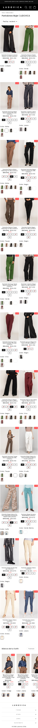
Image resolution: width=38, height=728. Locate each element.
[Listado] (2, 70)
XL (33, 573)
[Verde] (21, 73)
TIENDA (18, 710)
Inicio (3, 12)
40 (26, 62)
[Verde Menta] (21, 532)
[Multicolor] (33, 695)
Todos (31, 648)
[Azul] (6, 533)
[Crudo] (21, 475)
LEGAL (18, 718)
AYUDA (18, 714)
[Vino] (21, 77)
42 (30, 62)
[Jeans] (21, 129)
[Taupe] (34, 73)
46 (28, 65)
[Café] (2, 533)
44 (34, 62)
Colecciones (9, 12)
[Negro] (30, 73)
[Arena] (21, 581)
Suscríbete (18, 722)
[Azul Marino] (25, 532)
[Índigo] (3, 695)
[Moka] (25, 73)
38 (22, 62)
